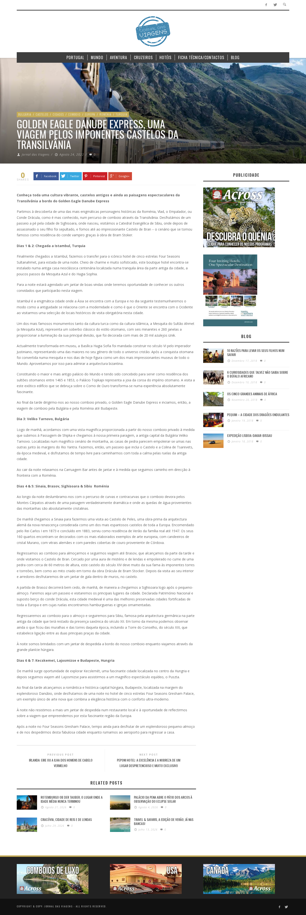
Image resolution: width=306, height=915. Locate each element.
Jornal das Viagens (35, 154)
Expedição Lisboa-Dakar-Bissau (249, 435)
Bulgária (24, 114)
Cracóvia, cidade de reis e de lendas (66, 819)
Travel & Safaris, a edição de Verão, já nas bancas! (163, 821)
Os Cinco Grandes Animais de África (252, 393)
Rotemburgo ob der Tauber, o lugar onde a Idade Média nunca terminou (72, 799)
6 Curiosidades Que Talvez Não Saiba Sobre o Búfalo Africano (257, 374)
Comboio (74, 114)
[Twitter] (275, 5)
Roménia (105, 114)
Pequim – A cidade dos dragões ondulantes (258, 414)
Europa (90, 114)
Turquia (121, 114)
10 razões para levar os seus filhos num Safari (255, 352)
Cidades (58, 114)
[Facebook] (266, 5)
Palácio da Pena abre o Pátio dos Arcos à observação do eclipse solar (163, 799)
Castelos (42, 114)
